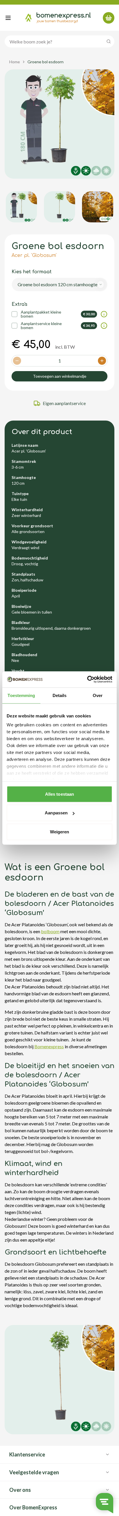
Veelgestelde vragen (34, 1472)
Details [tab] (60, 695)
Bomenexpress (49, 1046)
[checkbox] (14, 314)
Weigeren (59, 831)
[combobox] (59, 284)
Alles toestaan (59, 793)
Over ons (20, 1490)
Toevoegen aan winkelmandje (59, 376)
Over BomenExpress (33, 1507)
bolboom (50, 931)
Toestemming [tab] (21, 695)
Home (14, 61)
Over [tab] (98, 695)
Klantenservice (27, 1454)
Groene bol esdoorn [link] (45, 61)
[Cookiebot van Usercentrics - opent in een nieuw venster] (87, 679)
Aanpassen (56, 812)
